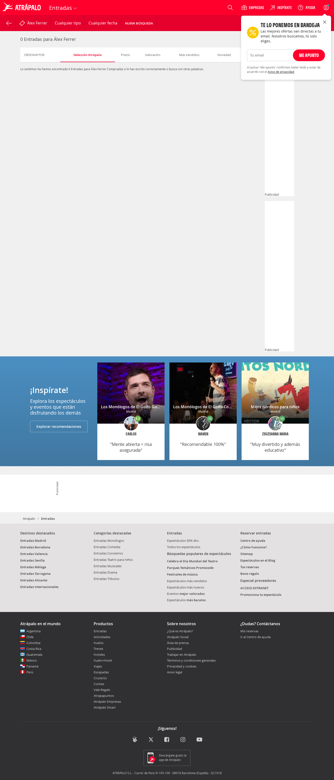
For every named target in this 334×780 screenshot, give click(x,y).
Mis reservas (249, 631)
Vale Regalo (102, 690)
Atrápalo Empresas (107, 701)
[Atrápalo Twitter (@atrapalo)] (151, 740)
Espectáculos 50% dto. (183, 540)
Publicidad (174, 648)
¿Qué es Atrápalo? (180, 631)
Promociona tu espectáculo (260, 594)
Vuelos (98, 643)
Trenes (98, 648)
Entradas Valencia (34, 554)
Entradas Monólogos (109, 540)
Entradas (100, 631)
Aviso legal (174, 672)
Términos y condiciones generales (191, 660)
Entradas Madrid (33, 540)
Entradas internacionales (39, 587)
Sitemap (246, 554)
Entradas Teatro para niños (113, 559)
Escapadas (101, 672)
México (31, 660)
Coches (99, 684)
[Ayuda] (306, 8)
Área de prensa (178, 643)
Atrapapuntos (104, 695)
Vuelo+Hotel (103, 660)
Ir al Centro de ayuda (255, 637)
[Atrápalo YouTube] (199, 740)
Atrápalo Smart (105, 707)
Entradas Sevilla (32, 560)
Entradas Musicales (108, 566)
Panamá (32, 666)
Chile (29, 637)
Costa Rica (33, 648)
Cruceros (100, 678)
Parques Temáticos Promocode (190, 567)
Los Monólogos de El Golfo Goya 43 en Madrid (144, 406)
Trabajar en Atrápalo (181, 654)
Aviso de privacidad (281, 72)
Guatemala (34, 654)
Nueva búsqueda (139, 23)
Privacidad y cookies (181, 666)
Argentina (33, 631)
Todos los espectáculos (183, 547)
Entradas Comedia (107, 547)
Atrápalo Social (178, 637)
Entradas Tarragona (35, 573)
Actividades (102, 637)
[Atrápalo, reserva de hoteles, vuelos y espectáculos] (22, 7)
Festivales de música (182, 574)
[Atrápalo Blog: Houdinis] (135, 739)
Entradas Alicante (33, 580)
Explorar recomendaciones (58, 426)
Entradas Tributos (106, 579)
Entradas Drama (105, 572)
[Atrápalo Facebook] (167, 740)
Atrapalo (29, 518)
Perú (29, 672)
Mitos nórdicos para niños (275, 406)
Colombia (33, 643)
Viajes (98, 666)
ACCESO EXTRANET (254, 588)
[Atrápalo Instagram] (183, 740)
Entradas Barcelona (35, 547)
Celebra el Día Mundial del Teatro (192, 561)
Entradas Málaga (33, 567)
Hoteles (99, 654)
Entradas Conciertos (108, 553)
